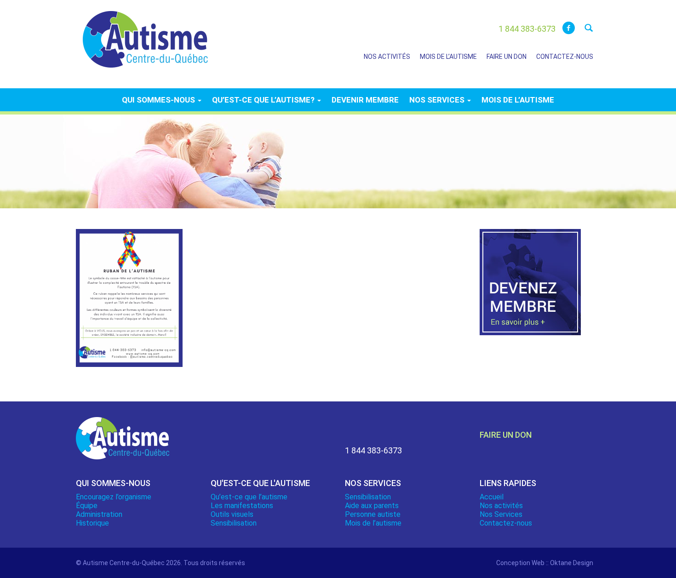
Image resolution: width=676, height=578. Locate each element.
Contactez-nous (564, 56)
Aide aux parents (372, 505)
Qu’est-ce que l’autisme (249, 496)
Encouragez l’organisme (113, 496)
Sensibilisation (234, 523)
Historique (92, 523)
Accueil (492, 496)
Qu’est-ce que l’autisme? (264, 99)
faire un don (506, 435)
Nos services (437, 99)
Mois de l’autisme (448, 56)
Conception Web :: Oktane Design (544, 563)
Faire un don (507, 56)
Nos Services (501, 514)
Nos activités (387, 56)
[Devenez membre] (530, 287)
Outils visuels (232, 514)
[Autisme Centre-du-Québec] (145, 33)
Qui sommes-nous (159, 99)
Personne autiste (373, 514)
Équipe (86, 505)
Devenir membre (365, 99)
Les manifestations (242, 505)
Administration (99, 514)
